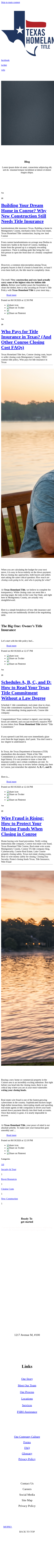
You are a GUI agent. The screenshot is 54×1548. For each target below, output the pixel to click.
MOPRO (7, 1527)
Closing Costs (7, 1189)
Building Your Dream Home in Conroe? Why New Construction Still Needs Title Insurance (23, 213)
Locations (27, 1398)
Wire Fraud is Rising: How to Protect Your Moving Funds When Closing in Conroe (22, 826)
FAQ (27, 1447)
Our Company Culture (27, 1436)
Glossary (27, 1453)
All (2, 1164)
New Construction (9, 1198)
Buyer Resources (9, 1179)
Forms (27, 1442)
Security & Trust (8, 1169)
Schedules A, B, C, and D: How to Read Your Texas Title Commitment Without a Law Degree (26, 690)
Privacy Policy (27, 1459)
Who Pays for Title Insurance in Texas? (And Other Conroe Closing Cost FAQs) (26, 339)
